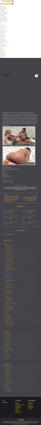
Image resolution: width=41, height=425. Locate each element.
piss (20, 188)
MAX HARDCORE (7, 316)
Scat (22, 188)
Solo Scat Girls (8, 278)
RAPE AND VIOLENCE (8, 366)
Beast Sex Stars (30, 402)
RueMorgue (8, 375)
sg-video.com (34, 188)
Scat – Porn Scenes (8, 273)
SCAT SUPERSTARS (9, 260)
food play (31, 187)
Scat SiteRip (7, 289)
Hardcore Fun (17, 411)
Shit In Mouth (17, 189)
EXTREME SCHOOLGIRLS (10, 323)
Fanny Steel (7, 338)
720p (10, 187)
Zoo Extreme (30, 408)
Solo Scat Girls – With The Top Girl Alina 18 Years (14, 211)
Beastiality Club (30, 407)
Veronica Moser (7, 356)
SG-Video (31, 188)
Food (28, 187)
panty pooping (18, 188)
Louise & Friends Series (10, 249)
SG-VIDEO (7, 282)
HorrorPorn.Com (10, 391)
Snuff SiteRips (8, 389)
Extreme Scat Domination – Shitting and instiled (32, 211)
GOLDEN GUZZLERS (9, 325)
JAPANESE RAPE (8, 380)
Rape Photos (7, 373)
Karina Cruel (34, 187)
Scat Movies (7, 244)
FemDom (25, 187)
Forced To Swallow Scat (10, 255)
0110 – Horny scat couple (32, 221)
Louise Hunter (7, 347)
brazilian (13, 187)
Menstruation (7, 314)
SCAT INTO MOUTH (26, 188)
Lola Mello (11, 188)
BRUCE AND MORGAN (9, 309)
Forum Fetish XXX (18, 412)
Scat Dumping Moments (10, 258)
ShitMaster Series (9, 251)
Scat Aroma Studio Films (10, 267)
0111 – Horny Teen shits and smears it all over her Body (13, 216)
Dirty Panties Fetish (9, 300)
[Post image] (5, 212)
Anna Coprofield (7, 333)
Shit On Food (21, 189)
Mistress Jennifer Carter (9, 349)
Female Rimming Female (21, 187)
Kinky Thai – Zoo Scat (9, 287)
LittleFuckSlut (7, 342)
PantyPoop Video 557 (31, 215)
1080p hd (8, 187)
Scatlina (6, 351)
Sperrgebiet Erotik (9, 253)
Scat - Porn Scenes (20, 185)
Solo (24, 189)
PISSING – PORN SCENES (9, 307)
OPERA (7, 271)
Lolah (14, 188)
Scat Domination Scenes (10, 280)
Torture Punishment (9, 382)
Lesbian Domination (6, 188)
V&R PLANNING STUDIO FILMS (11, 269)
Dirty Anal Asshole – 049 (13, 221)
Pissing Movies (7, 296)
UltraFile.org (17, 403)
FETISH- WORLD (18, 407)
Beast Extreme (30, 406)
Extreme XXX (17, 408)
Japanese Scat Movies (8, 264)
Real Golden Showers (9, 298)
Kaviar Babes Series (9, 246)
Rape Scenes (7, 384)
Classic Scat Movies (9, 262)
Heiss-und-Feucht (8, 340)
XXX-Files (17, 402)
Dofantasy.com (9, 371)
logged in (7, 234)
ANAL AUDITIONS (9, 318)
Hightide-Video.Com (9, 291)
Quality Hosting (5, 402)
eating (16, 187)
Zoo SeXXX (30, 403)
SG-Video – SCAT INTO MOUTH (7, 180)
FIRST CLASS (8, 305)
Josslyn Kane (7, 358)
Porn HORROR (17, 406)
